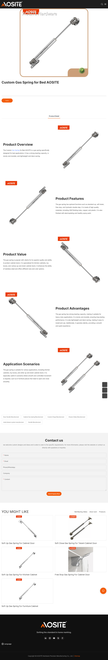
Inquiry (7, 100)
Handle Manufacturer (34, 422)
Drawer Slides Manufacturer (77, 417)
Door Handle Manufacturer (11, 417)
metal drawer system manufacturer (13, 422)
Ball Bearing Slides (81, 512)
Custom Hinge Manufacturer (56, 417)
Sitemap (77, 656)
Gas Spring (16, 150)
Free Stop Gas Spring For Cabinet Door (72, 575)
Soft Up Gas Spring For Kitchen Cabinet (19, 575)
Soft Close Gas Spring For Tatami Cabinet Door (76, 543)
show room (93, 512)
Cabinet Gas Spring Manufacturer (33, 417)
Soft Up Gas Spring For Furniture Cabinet (20, 606)
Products (102, 512)
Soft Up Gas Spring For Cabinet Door (18, 543)
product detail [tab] (54, 116)
